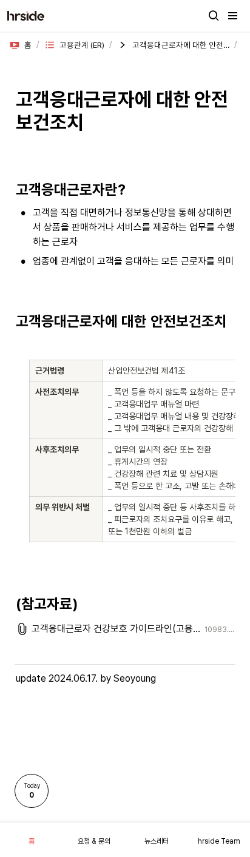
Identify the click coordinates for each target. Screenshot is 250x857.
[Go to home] (25, 16)
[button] (213, 15)
